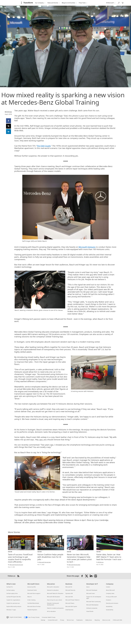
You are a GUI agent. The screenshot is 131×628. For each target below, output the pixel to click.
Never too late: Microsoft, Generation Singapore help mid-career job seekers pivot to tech (79, 558)
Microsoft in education (53, 587)
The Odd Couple (44, 146)
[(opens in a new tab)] (21, 542)
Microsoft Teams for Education (55, 593)
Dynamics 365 (69, 593)
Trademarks (79, 620)
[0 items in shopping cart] (122, 2)
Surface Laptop (11, 590)
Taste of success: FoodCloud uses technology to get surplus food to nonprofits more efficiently (20, 558)
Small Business (69, 609)
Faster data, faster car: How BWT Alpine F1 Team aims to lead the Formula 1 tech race (108, 557)
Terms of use (70, 620)
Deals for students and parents (55, 608)
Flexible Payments (32, 609)
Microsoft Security (70, 590)
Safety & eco (88, 620)
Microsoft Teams (70, 603)
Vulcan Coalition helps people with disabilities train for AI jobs (50, 557)
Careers (108, 587)
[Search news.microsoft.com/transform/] (118, 2)
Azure (87, 587)
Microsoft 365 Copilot (71, 606)
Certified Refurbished (33, 603)
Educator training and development (53, 604)
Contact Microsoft (52, 620)
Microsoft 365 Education (53, 596)
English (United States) (15, 617)
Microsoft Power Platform (72, 600)
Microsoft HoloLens (87, 247)
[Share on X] (86, 576)
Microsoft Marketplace (92, 605)
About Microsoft (110, 590)
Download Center (32, 590)
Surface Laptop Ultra (12, 593)
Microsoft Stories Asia (45, 562)
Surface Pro (10, 587)
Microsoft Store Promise (33, 606)
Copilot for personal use (13, 603)
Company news (110, 593)
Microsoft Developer (91, 590)
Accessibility (109, 606)
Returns (29, 596)
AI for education (51, 611)
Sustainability (109, 609)
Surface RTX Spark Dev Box (14, 596)
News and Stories (52, 3)
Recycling (97, 620)
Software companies (91, 608)
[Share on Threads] (95, 576)
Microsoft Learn (90, 593)
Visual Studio (89, 611)
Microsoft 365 (69, 596)
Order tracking (31, 600)
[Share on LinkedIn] (91, 576)
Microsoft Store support (33, 593)
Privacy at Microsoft (111, 596)
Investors (108, 600)
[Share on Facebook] (82, 576)
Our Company (39, 3)
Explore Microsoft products (14, 606)
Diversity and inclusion (112, 603)
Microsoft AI (69, 587)
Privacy (62, 620)
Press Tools (82, 3)
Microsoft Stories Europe (16, 564)
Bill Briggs (8, 112)
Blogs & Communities (68, 3)
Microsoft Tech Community (93, 601)
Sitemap (43, 620)
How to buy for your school (54, 600)
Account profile (31, 587)
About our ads (106, 620)
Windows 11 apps (11, 609)
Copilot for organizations (13, 600)
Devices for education (53, 590)
